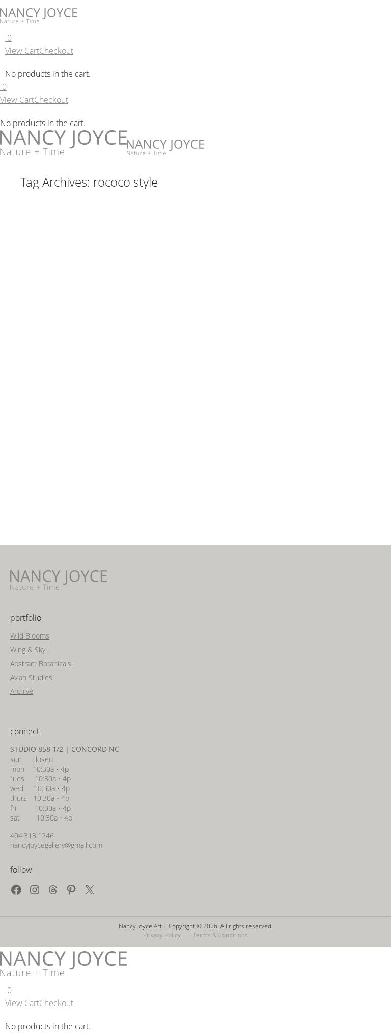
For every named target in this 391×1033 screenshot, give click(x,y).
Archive (21, 691)
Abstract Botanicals (40, 664)
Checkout (56, 50)
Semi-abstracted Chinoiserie (91, 366)
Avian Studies (31, 677)
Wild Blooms (29, 636)
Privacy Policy (162, 935)
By (95, 381)
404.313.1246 (32, 835)
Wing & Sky (27, 649)
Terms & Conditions (220, 935)
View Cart (22, 50)
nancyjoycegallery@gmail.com (56, 845)
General (44, 381)
